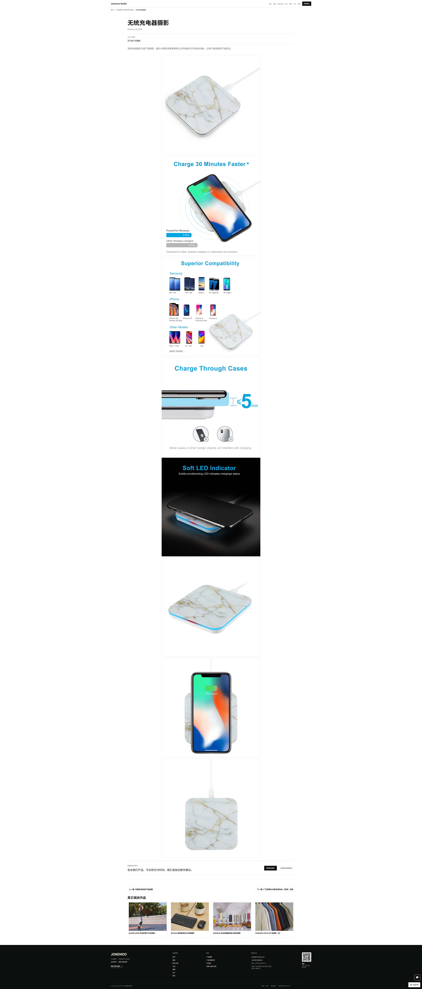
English (416, 985)
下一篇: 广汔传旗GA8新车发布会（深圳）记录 (275, 889)
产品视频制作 (210, 960)
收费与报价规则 (211, 966)
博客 (290, 4)
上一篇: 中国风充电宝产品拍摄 (141, 889)
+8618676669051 (286, 868)
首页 (270, 4)
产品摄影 (209, 957)
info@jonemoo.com (258, 957)
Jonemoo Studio (119, 3)
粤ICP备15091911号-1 (284, 986)
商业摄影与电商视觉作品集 (124, 10)
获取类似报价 (270, 868)
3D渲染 (208, 963)
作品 (286, 4)
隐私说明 (273, 986)
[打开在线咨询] (417, 977)
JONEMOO (119, 954)
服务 (274, 4)
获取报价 (307, 4)
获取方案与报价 (117, 966)
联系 (299, 4)
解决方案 (280, 4)
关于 (295, 4)
